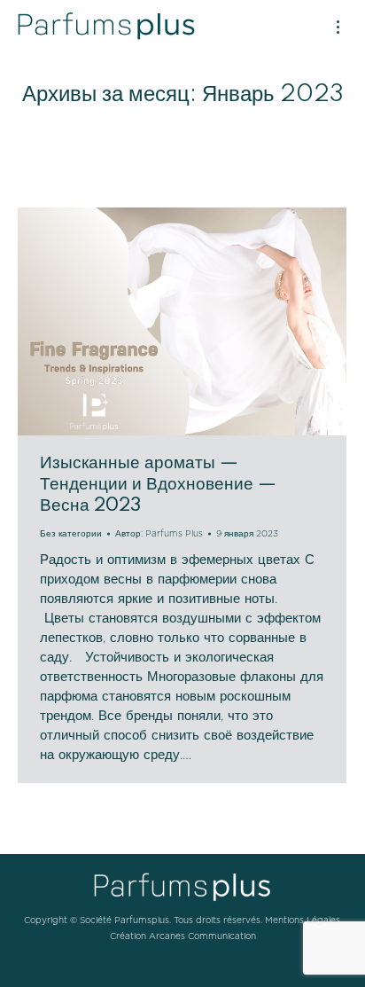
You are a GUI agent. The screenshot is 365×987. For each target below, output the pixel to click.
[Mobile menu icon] (338, 27)
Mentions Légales (302, 920)
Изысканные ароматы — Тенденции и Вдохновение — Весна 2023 (158, 484)
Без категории (71, 533)
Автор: (159, 533)
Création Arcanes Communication (183, 936)
